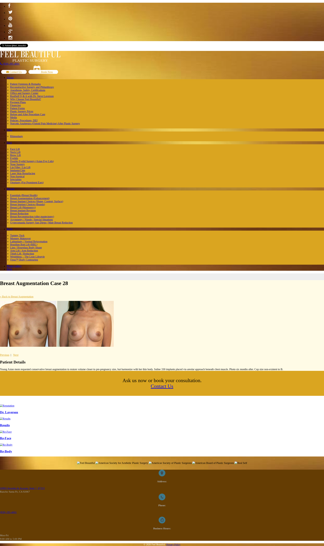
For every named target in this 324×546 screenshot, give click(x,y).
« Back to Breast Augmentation (16, 296)
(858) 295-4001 (11, 63)
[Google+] (10, 31)
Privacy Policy (173, 544)
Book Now (46, 71)
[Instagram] (10, 38)
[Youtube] (10, 25)
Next (15, 354)
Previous (4, 354)
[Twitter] (10, 12)
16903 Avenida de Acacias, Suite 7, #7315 (22, 488)
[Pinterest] (10, 19)
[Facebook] (9, 6)
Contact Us (15, 71)
